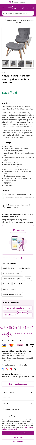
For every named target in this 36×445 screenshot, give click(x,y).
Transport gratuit (18, 2)
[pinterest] (11, 369)
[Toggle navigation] (3, 7)
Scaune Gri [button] (6, 284)
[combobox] (18, 13)
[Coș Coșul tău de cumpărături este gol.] (32, 8)
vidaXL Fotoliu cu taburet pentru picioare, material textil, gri (16, 79)
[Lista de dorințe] (28, 8)
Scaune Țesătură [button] (19, 284)
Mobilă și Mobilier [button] (9, 268)
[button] (18, 392)
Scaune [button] (28, 279)
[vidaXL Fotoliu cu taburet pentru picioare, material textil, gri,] (18, 43)
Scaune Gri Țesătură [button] (9, 289)
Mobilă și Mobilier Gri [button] (25, 268)
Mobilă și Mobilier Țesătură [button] (11, 273)
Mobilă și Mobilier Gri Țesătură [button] (13, 279)
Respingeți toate (18, 437)
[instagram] (7, 369)
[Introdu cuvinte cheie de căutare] (31, 13)
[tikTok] (15, 369)
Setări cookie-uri (18, 441)
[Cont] (23, 8)
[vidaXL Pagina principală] (12, 7)
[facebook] (3, 369)
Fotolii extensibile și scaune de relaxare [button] (13, 294)
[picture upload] (18, 243)
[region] (18, 430)
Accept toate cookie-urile (18, 433)
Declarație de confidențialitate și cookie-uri (18, 428)
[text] (9, 93)
